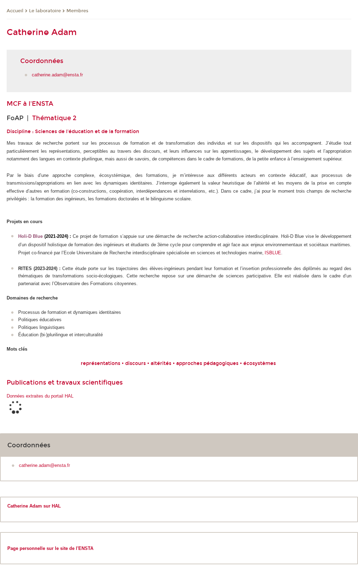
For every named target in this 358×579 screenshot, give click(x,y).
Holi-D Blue (30, 236)
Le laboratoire (45, 11)
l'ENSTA (41, 104)
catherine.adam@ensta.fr (57, 74)
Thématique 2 (54, 118)
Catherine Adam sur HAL (34, 506)
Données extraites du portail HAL (40, 396)
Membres (77, 11)
